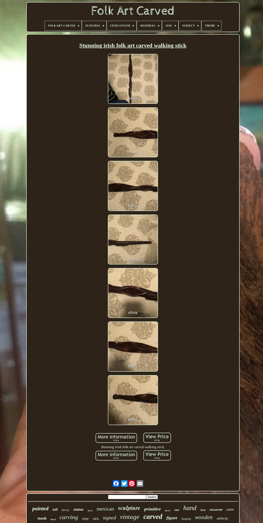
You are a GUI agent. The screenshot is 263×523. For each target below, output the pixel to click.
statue (78, 509)
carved (152, 516)
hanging (186, 518)
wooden (204, 517)
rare (176, 509)
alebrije (222, 518)
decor (167, 510)
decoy (65, 509)
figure (171, 517)
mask (42, 518)
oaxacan (216, 509)
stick (96, 518)
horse (90, 510)
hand (189, 507)
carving (69, 517)
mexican (105, 508)
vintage (129, 516)
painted (40, 508)
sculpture (129, 508)
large (85, 518)
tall (55, 509)
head (53, 519)
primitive (152, 508)
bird (203, 509)
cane (230, 509)
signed (109, 517)
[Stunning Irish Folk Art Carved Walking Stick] (133, 79)
